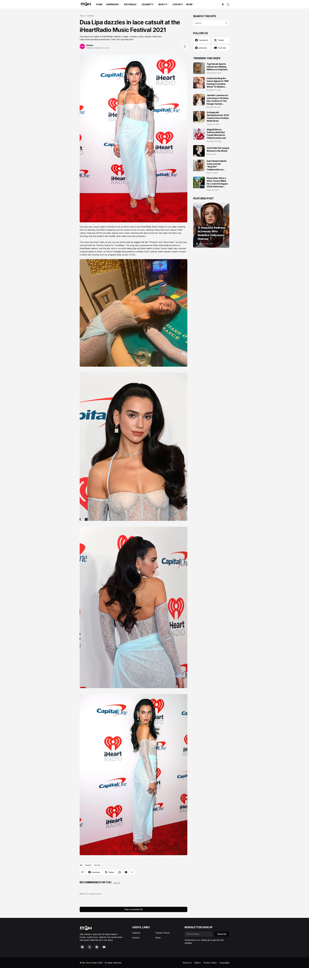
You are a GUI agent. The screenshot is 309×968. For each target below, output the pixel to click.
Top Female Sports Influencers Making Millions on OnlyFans (217, 67)
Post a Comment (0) (133, 909)
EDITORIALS (130, 4)
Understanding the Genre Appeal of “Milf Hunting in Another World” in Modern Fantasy (218, 82)
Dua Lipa (97, 865)
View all (116, 883)
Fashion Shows (162, 933)
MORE (189, 4)
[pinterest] (96, 947)
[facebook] (82, 947)
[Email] (126, 872)
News (158, 937)
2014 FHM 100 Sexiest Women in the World (218, 149)
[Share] (184, 46)
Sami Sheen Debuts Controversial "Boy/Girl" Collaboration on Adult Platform (216, 165)
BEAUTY (162, 4)
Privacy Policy (210, 962)
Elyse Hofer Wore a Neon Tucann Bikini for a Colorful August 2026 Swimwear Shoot (217, 182)
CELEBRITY (147, 4)
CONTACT (177, 4)
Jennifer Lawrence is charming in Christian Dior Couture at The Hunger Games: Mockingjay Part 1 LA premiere (218, 99)
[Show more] (132, 872)
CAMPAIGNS (112, 4)
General (135, 937)
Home (82, 16)
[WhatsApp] (119, 872)
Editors (197, 962)
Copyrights (224, 962)
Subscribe (221, 934)
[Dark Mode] (221, 4)
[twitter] (89, 947)
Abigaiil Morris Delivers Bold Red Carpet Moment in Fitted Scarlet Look (216, 133)
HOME (99, 4)
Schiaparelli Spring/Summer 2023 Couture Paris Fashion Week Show (218, 116)
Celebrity (90, 16)
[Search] (227, 4)
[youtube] (104, 947)
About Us (187, 962)
